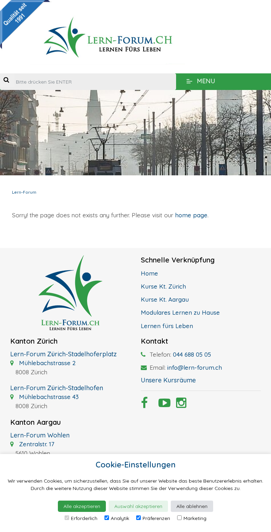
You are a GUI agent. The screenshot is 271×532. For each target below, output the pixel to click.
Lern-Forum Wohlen (40, 435)
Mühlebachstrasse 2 (46, 363)
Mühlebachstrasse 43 (48, 396)
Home (149, 273)
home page (191, 215)
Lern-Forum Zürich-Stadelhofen (56, 388)
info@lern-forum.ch (194, 367)
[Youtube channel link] (161, 405)
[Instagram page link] (179, 405)
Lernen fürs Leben (167, 326)
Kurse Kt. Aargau (165, 299)
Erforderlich (84, 518)
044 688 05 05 (192, 354)
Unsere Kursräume (168, 380)
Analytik (120, 518)
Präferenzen (156, 518)
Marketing (194, 518)
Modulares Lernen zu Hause (180, 312)
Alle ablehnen (191, 506)
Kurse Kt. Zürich (163, 286)
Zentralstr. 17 (35, 444)
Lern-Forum (24, 192)
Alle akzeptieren (82, 506)
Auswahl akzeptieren (138, 506)
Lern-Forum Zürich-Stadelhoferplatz (63, 354)
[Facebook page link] (144, 405)
